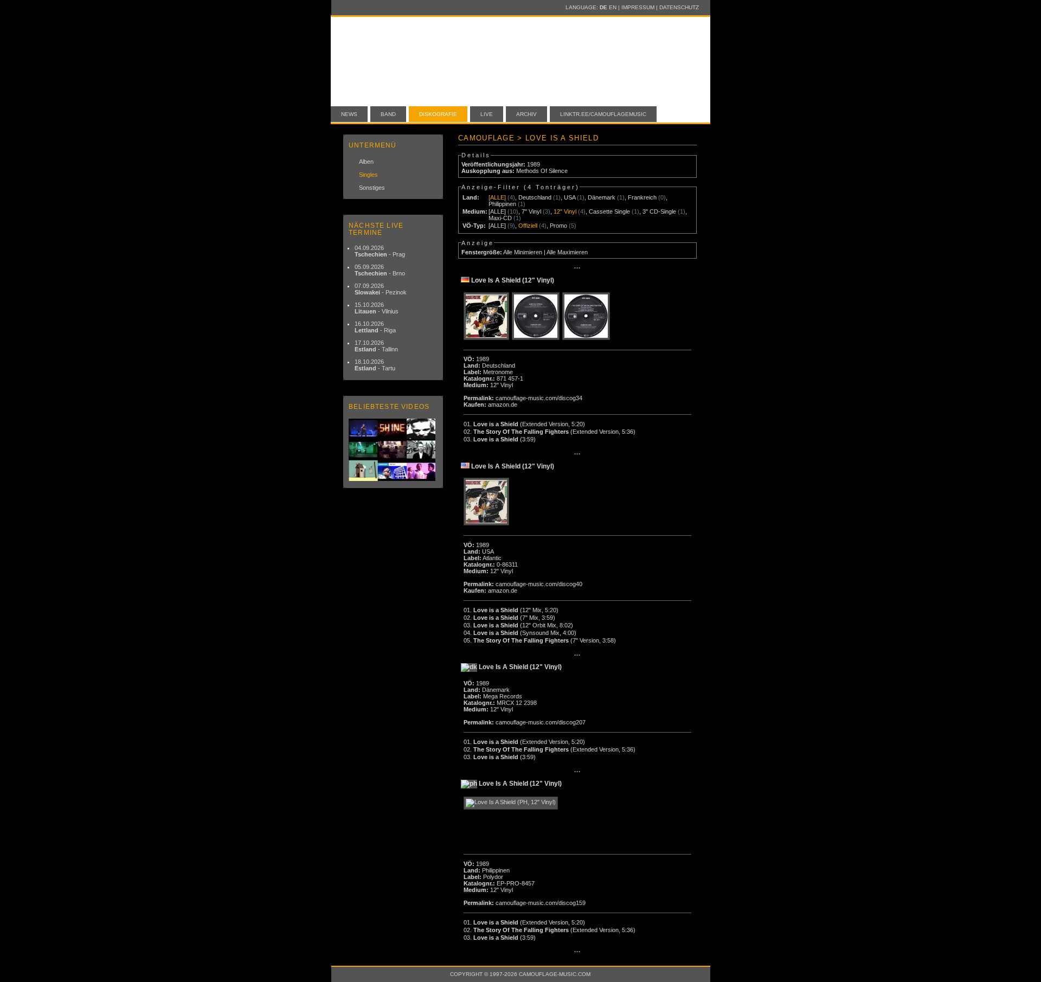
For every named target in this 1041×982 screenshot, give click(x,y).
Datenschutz (679, 7)
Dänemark (601, 197)
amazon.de (502, 404)
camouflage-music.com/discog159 (541, 903)
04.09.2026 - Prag (380, 251)
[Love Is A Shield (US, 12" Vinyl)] (488, 502)
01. (524, 424)
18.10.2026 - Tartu (375, 364)
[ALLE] (497, 197)
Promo (558, 225)
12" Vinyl (565, 211)
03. (500, 439)
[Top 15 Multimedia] (393, 450)
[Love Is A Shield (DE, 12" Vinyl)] (488, 316)
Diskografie (438, 114)
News (349, 114)
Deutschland (534, 197)
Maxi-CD (500, 218)
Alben (366, 161)
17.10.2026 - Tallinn (376, 345)
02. (549, 431)
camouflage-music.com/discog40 (539, 584)
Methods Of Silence (542, 171)
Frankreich (642, 197)
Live (486, 114)
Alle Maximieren (567, 252)
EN (612, 7)
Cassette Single (609, 211)
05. (540, 640)
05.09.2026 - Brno (380, 270)
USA (569, 197)
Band (388, 114)
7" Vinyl (531, 211)
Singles (368, 174)
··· (577, 268)
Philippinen (502, 204)
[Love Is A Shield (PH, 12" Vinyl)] (512, 803)
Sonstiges (372, 187)
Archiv (526, 114)
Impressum (637, 7)
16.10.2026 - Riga (375, 326)
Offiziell (527, 225)
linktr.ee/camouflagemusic (603, 114)
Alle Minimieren (522, 252)
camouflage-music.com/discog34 (539, 398)
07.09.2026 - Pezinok (381, 289)
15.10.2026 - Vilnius (377, 308)
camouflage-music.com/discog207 (541, 722)
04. (520, 633)
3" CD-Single (659, 211)
